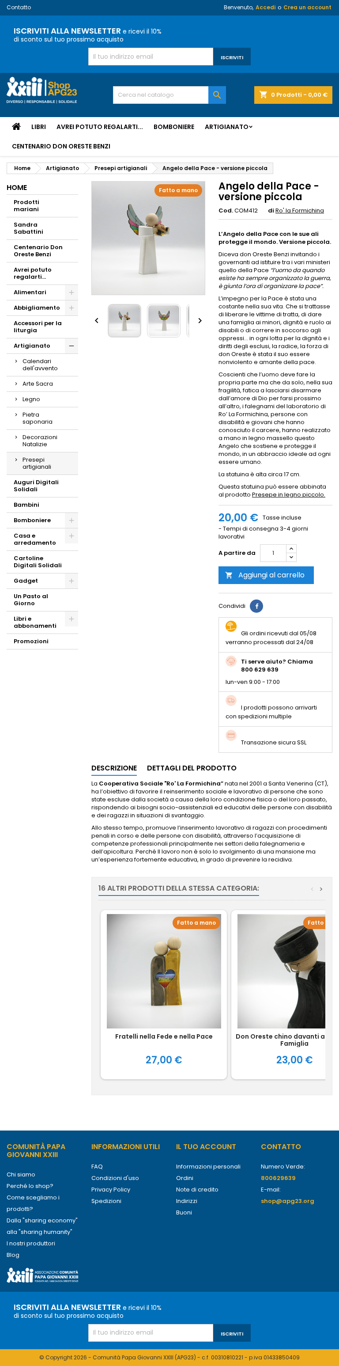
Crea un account (307, 7)
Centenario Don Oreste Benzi (61, 146)
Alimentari (30, 292)
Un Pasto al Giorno (31, 599)
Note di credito (197, 1189)
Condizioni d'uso (115, 1178)
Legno (31, 399)
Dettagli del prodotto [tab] (192, 768)
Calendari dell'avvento (40, 364)
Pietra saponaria (38, 418)
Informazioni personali (208, 1166)
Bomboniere (174, 126)
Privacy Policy (110, 1189)
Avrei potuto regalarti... (99, 126)
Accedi (265, 7)
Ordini (184, 1178)
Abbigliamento (37, 308)
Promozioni (31, 641)
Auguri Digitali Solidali (36, 485)
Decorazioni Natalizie (40, 440)
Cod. (225, 211)
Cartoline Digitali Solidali (38, 561)
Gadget (26, 581)
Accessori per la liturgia (38, 326)
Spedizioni (106, 1201)
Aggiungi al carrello (265, 575)
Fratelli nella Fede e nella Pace (164, 1036)
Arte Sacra (38, 383)
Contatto (19, 7)
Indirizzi (186, 1201)
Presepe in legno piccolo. (288, 494)
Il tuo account (206, 1147)
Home (17, 187)
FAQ (97, 1166)
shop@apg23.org (287, 1201)
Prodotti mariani (26, 205)
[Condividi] (256, 606)
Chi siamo (21, 1174)
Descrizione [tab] (114, 768)
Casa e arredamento (35, 539)
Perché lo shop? (30, 1186)
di (271, 211)
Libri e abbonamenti (35, 622)
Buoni (184, 1212)
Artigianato (227, 126)
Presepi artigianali (37, 463)
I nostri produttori (31, 1243)
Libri (38, 126)
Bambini (26, 505)
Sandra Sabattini (28, 228)
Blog (13, 1255)
